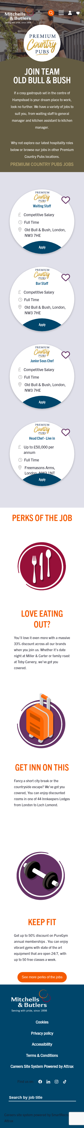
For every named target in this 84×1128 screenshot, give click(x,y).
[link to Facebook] (40, 1081)
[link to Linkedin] (48, 1081)
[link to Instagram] (56, 1081)
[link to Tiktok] (65, 1081)
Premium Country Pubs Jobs (42, 164)
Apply (42, 247)
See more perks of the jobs (42, 977)
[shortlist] (65, 200)
